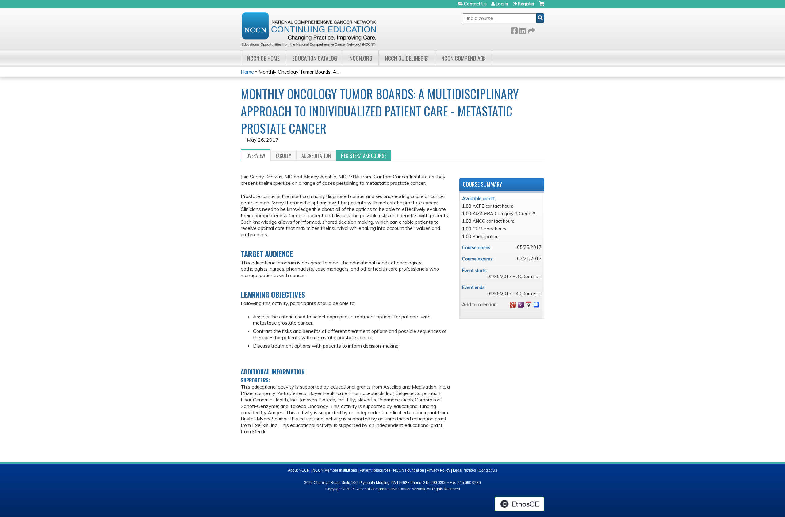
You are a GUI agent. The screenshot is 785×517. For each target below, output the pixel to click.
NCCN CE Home (263, 58)
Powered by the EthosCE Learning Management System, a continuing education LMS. (519, 504)
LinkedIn (522, 29)
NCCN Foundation (408, 470)
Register (526, 4)
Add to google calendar (513, 305)
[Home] (309, 29)
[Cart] (541, 6)
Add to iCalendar (529, 304)
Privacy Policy (438, 470)
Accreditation (316, 155)
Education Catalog (314, 58)
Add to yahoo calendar (521, 305)
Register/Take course (363, 155)
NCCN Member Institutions (334, 470)
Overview (255, 155)
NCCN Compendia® (463, 58)
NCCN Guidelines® (407, 58)
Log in (502, 4)
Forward (531, 29)
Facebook (514, 29)
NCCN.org (361, 58)
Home (247, 72)
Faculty (283, 155)
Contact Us (475, 4)
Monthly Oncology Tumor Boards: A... (298, 72)
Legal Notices (464, 470)
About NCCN (299, 470)
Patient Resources (375, 470)
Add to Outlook (537, 305)
